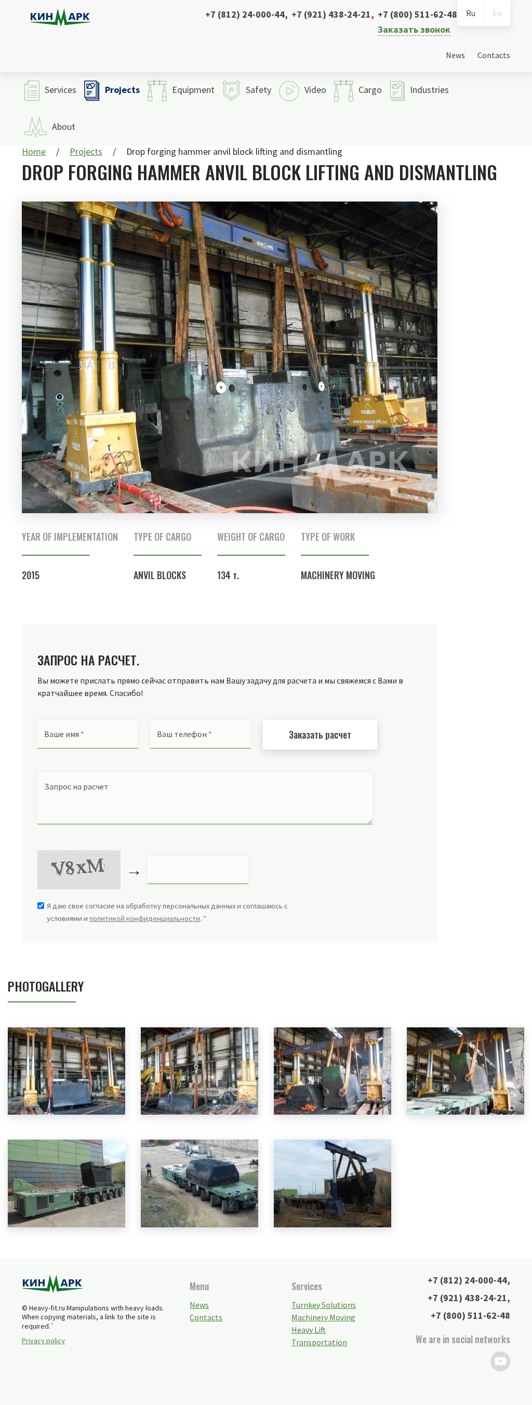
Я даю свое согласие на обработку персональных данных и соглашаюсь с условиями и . (167, 912)
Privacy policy (43, 1340)
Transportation (319, 1342)
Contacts (493, 55)
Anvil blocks (160, 575)
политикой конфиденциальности (144, 918)
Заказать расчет (320, 734)
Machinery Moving (338, 575)
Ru (470, 13)
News (455, 55)
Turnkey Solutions (323, 1305)
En (497, 13)
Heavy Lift (308, 1329)
